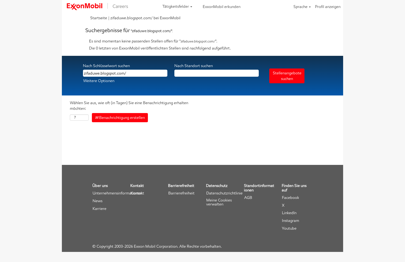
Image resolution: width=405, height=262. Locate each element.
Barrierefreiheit (181, 193)
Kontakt (137, 193)
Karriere (99, 208)
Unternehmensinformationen (117, 193)
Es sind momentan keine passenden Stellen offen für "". (153, 41)
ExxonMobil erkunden (221, 6)
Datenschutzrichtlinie (224, 193)
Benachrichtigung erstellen (121, 117)
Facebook (290, 197)
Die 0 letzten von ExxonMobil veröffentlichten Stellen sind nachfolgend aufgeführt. (160, 48)
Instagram (290, 220)
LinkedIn (289, 213)
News (97, 201)
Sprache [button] (300, 6)
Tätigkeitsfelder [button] (176, 6)
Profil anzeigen (328, 6)
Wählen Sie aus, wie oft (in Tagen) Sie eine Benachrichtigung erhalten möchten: (129, 105)
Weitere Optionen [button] (98, 80)
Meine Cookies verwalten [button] (219, 202)
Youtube (289, 228)
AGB (248, 197)
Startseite (98, 17)
